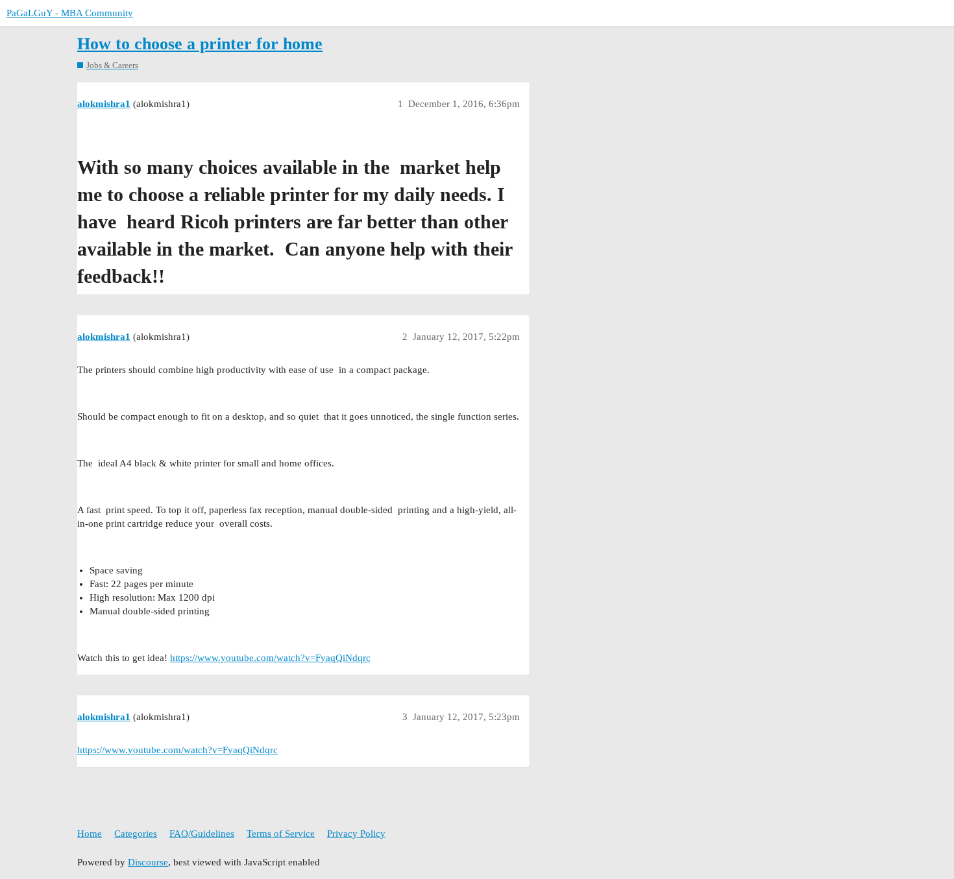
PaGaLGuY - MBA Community (69, 13)
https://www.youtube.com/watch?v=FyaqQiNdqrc (270, 658)
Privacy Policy (356, 833)
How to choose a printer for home (200, 43)
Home (89, 833)
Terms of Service (281, 833)
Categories (135, 833)
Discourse (148, 862)
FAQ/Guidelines (201, 833)
